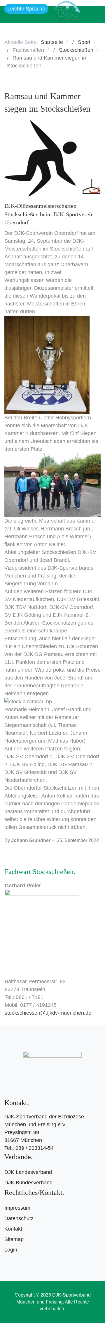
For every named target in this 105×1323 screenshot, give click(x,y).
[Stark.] (67, 9)
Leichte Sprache (26, 9)
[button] (93, 14)
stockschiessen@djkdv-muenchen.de (48, 1013)
